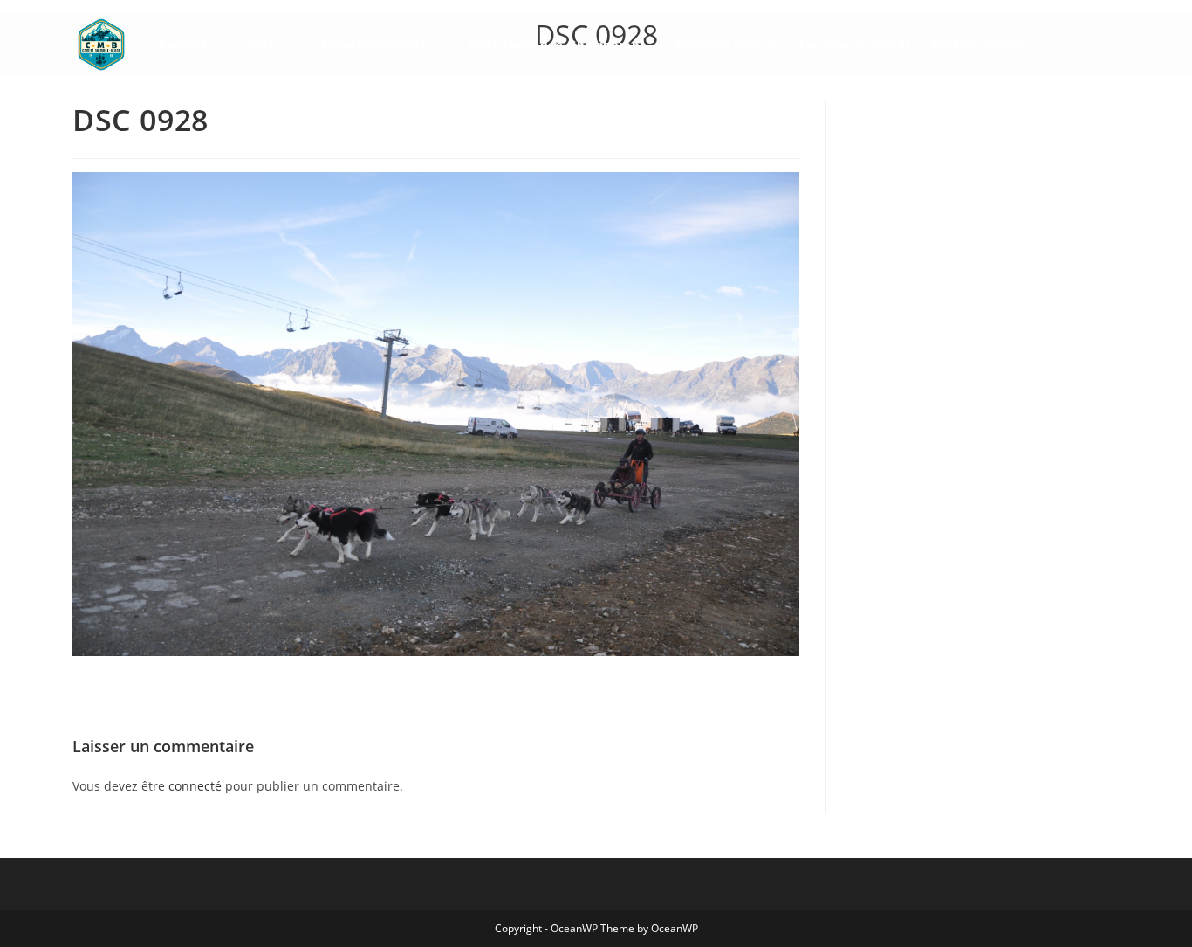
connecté (195, 786)
